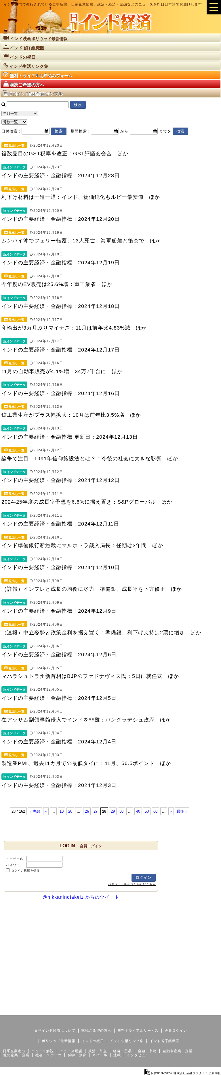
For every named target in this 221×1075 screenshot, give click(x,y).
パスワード (14, 865)
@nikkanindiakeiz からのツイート (81, 897)
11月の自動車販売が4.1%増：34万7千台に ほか (62, 371)
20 (70, 811)
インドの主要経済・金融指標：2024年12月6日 (59, 654)
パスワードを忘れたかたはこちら (132, 884)
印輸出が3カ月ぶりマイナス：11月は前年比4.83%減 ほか (74, 328)
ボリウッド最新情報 (58, 1041)
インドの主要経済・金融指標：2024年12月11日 (60, 524)
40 (138, 811)
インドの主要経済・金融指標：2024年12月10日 (60, 567)
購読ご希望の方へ (96, 1031)
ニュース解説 (42, 1051)
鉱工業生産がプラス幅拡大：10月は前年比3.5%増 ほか (71, 415)
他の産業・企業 (16, 1055)
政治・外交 (97, 1051)
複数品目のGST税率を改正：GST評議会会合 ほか (64, 153)
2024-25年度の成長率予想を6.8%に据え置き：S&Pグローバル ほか (86, 502)
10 (62, 811)
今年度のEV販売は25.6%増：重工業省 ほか (57, 284)
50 (147, 811)
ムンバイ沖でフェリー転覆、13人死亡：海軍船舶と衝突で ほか (81, 241)
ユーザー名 (14, 859)
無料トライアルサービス (138, 1031)
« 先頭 (35, 811)
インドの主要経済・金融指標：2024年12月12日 (60, 480)
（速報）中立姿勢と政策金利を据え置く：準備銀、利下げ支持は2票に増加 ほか (101, 632)
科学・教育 (77, 1055)
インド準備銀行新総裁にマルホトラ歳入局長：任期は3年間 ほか (82, 545)
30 (121, 811)
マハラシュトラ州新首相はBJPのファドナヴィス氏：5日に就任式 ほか (90, 676)
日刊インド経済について (54, 1031)
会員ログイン (176, 1031)
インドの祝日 (92, 1041)
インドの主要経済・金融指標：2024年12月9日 (59, 611)
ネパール (99, 1055)
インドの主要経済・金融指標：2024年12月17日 (60, 350)
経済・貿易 (122, 1051)
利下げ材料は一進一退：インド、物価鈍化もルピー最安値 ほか (80, 197)
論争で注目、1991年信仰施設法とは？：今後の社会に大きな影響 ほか (89, 458)
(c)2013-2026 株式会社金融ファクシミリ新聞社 (185, 1073)
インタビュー (138, 1055)
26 (87, 811)
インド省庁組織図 (165, 1041)
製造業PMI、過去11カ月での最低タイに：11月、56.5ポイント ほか (86, 763)
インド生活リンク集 (127, 1041)
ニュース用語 (71, 1051)
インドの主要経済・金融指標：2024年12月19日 (60, 263)
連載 (117, 1055)
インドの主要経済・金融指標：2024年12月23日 (60, 175)
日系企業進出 (14, 1051)
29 (113, 811)
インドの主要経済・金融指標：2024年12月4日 (59, 742)
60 (155, 811)
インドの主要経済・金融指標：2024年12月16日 (60, 393)
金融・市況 (147, 1051)
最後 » (182, 811)
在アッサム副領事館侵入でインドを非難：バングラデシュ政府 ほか (86, 720)
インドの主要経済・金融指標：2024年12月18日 (60, 306)
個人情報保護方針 (207, 1010)
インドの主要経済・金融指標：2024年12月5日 (59, 698)
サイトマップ (177, 1010)
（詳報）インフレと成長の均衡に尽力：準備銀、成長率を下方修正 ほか (91, 589)
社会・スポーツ (48, 1055)
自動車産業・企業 (178, 1051)
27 (96, 811)
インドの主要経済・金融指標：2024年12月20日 (60, 219)
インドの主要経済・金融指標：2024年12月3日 (59, 785)
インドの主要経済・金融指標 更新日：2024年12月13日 (69, 437)
